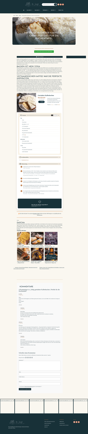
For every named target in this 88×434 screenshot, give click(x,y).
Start (14, 15)
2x (54, 115)
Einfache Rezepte (38, 48)
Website (20, 381)
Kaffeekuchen (47, 48)
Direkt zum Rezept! (40, 56)
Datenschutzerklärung (29, 386)
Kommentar (21, 360)
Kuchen (51, 48)
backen (37, 10)
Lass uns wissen (34, 205)
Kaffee (43, 48)
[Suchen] (55, 4)
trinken (45, 10)
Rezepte (17, 15)
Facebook (18, 228)
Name (20, 372)
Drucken (42, 101)
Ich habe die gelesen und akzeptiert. (31, 386)
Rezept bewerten (22, 357)
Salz (25, 134)
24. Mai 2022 (22, 337)
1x (52, 115)
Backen (20, 15)
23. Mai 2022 (21, 323)
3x (56, 115)
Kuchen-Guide (36, 213)
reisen (52, 10)
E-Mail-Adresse (21, 376)
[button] (38, 97)
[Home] (24, 10)
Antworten (20, 304)
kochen (29, 10)
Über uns (60, 10)
